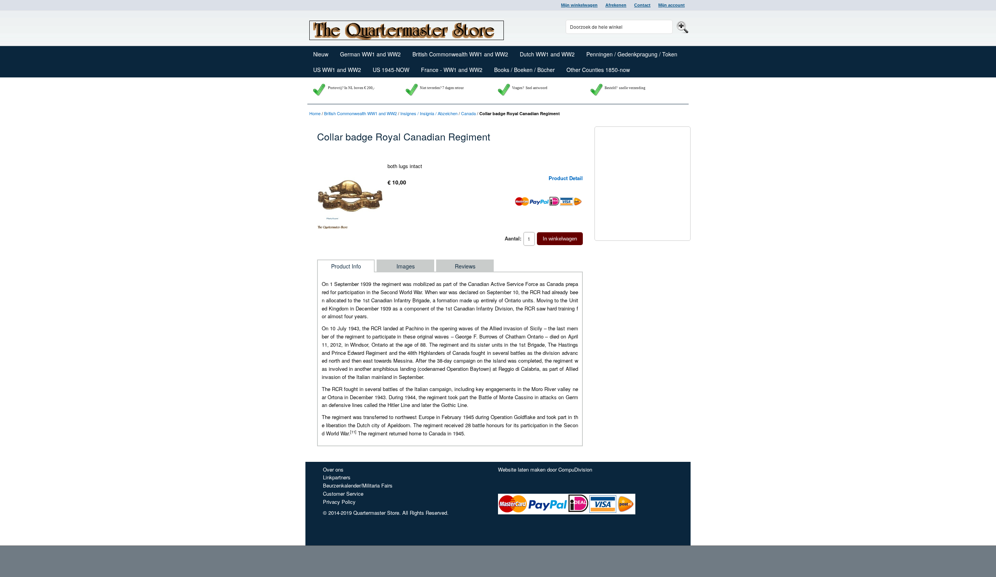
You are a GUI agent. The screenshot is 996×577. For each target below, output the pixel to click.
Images (405, 266)
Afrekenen (615, 5)
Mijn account (671, 5)
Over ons (333, 469)
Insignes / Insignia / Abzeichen (429, 113)
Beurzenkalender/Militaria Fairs (358, 485)
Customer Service (343, 493)
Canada (468, 113)
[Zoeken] (681, 26)
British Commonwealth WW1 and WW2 (360, 113)
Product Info (346, 266)
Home (315, 113)
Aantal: (513, 238)
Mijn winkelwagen (579, 5)
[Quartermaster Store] (406, 28)
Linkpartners (337, 477)
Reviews (465, 266)
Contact (642, 5)
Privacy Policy (339, 501)
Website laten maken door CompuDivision (545, 469)
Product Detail (566, 178)
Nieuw (320, 54)
